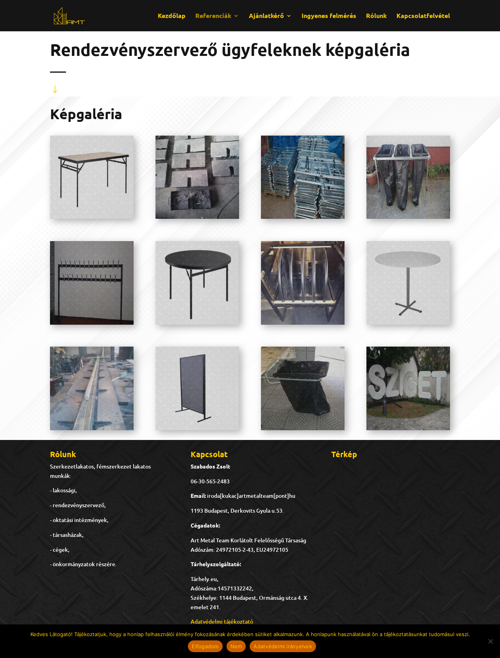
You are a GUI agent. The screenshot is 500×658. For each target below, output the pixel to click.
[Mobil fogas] (92, 322)
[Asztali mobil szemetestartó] (303, 428)
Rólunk (376, 16)
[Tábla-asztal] (92, 216)
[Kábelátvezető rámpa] (92, 428)
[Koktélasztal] (408, 322)
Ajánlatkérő (266, 16)
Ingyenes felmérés (329, 16)
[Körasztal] (197, 322)
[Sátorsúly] (197, 216)
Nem (236, 646)
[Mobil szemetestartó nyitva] (408, 216)
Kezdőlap (172, 16)
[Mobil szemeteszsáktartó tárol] (303, 216)
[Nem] (490, 641)
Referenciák (213, 16)
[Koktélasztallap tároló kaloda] (303, 322)
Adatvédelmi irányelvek (283, 646)
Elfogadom (205, 646)
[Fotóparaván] (197, 428)
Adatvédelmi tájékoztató (222, 621)
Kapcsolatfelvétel (423, 16)
